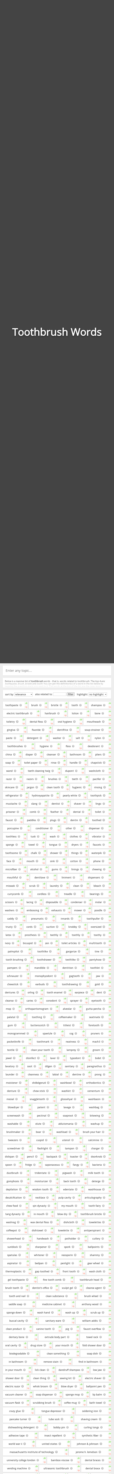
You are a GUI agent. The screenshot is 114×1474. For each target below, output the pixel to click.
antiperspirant (92, 1230)
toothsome (11, 853)
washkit (66, 1091)
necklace (40, 1197)
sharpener (41, 1247)
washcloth (95, 770)
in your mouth (13, 1370)
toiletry (10, 721)
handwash (43, 1238)
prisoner (10, 811)
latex (8, 935)
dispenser (94, 828)
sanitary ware (53, 1320)
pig (67, 1329)
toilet (98, 811)
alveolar (67, 1008)
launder (10, 1074)
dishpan (9, 1156)
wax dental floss (39, 1222)
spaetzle (47, 1033)
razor (9, 779)
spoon (8, 1164)
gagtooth (74, 976)
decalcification (13, 1197)
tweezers (13, 1140)
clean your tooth (40, 1050)
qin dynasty (39, 1205)
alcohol (34, 869)
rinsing (98, 787)
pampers (12, 967)
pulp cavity (64, 1197)
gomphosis (13, 1181)
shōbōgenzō (39, 1082)
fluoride (36, 729)
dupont (69, 770)
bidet (98, 1058)
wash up (70, 1312)
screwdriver (13, 1148)
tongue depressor (51, 1411)
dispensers (94, 877)
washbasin (94, 1099)
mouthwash (94, 721)
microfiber (11, 869)
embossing (33, 910)
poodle (98, 910)
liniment (66, 877)
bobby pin (59, 1427)
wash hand (43, 1312)
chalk (34, 853)
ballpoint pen (94, 1386)
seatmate (94, 1017)
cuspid (40, 1140)
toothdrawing (70, 984)
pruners (95, 1033)
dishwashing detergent (21, 1427)
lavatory (10, 1066)
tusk (33, 836)
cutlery (96, 1238)
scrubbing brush (42, 1402)
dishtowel (37, 1230)
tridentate (41, 1173)
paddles (31, 820)
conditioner (42, 828)
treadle (68, 894)
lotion (75, 713)
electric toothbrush (18, 713)
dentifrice (62, 729)
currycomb (14, 894)
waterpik (96, 853)
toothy (97, 935)
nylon (98, 738)
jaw (98, 976)
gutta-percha (93, 1008)
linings (75, 869)
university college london (21, 1460)
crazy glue (15, 1411)
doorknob (96, 1156)
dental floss (36, 721)
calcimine (93, 1140)
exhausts (56, 910)
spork (67, 1247)
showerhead (14, 1238)
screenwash (13, 1115)
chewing (97, 869)
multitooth (95, 943)
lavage (67, 1107)
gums (55, 869)
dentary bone (16, 1337)
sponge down (14, 1312)
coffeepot (11, 1230)
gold (97, 984)
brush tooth (12, 1288)
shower (54, 853)
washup (95, 1123)
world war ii (15, 1443)
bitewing (95, 1115)
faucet (9, 820)
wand (9, 770)
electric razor (12, 1386)
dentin (74, 820)
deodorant (94, 746)
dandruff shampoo (69, 1370)
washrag (11, 1222)
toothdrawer (44, 959)
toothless (11, 836)
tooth (74, 705)
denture (11, 1091)
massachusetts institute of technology (32, 1452)
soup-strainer (92, 729)
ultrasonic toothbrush (56, 1468)
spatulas (12, 1255)
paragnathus (94, 1066)
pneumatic (37, 918)
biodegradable (17, 1353)
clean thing (39, 1378)
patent (41, 1107)
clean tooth (53, 787)
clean (76, 885)
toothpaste (11, 705)
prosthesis (31, 935)
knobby (72, 926)
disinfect (31, 1058)
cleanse (9, 1000)
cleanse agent (94, 1288)
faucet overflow (92, 1329)
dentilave (39, 877)
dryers (75, 844)
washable (12, 1123)
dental (77, 811)
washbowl (66, 1082)
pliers (98, 754)
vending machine (17, 1468)
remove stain (51, 1361)
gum (10, 1025)
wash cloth (95, 1271)
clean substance (55, 1296)
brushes (52, 779)
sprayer (74, 1000)
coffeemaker (66, 1017)
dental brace (93, 1468)
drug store (36, 1345)
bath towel (95, 1402)
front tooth (69, 1271)
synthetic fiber (90, 1435)
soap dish (92, 1353)
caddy (10, 918)
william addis (90, 1320)
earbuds (40, 984)
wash (53, 836)
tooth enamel (54, 992)
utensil (66, 1140)
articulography (93, 1197)
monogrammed (16, 1033)
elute (38, 1123)
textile (10, 1050)
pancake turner (18, 1419)
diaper (29, 754)
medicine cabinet (52, 1304)
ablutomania (65, 1123)
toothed (96, 820)
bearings (95, 894)
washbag (94, 1107)
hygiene (44, 746)
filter (70, 694)
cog (71, 1033)
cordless (41, 894)
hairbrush (50, 713)
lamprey (71, 1050)
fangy (76, 1164)
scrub (32, 885)
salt (78, 738)
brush (34, 705)
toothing (37, 1017)
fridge (28, 1164)
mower (78, 910)
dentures (10, 992)
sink (52, 861)
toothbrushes (15, 746)
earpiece (79, 992)
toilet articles (69, 943)
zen (47, 943)
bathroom (75, 754)
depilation (12, 1189)
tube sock (54, 1419)
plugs (53, 820)
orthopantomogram (37, 1008)
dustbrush (13, 1173)
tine (97, 951)
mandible (39, 967)
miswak (10, 885)
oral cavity (11, 1345)
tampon (69, 1148)
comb (33, 811)
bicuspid (28, 943)
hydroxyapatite (40, 795)
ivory (8, 943)
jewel (9, 1058)
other (69, 828)
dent (99, 992)
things (75, 853)
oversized (96, 926)
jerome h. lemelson (86, 1452)
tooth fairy (94, 1205)
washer (57, 738)
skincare (9, 787)
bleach (97, 885)
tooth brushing (14, 959)
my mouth (67, 1205)
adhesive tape (17, 1435)
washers (9, 910)
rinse (53, 762)
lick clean (40, 1370)
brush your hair (92, 1132)
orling (31, 992)
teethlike (70, 959)
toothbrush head (89, 1279)
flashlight (42, 1148)
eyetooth (96, 1000)
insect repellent (53, 1435)
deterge (96, 1181)
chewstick (12, 984)
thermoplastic (13, 1271)
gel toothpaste (16, 1279)
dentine (76, 1074)
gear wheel (93, 1263)
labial (55, 1074)
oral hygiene (65, 721)
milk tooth (94, 1173)
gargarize (71, 951)
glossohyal (67, 1099)
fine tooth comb (52, 1279)
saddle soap (15, 1304)
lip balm (97, 1394)
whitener (39, 1255)
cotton (74, 861)
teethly (54, 935)
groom (96, 1050)
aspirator (12, 1263)
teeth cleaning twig (39, 770)
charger (95, 1148)
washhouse (94, 1189)
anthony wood (90, 1304)
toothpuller (93, 918)
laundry (54, 885)
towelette (63, 1230)
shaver (77, 803)
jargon (30, 787)
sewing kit (66, 1378)
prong (98, 1074)
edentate (68, 1189)
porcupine (13, 828)
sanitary (69, 1066)
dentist (56, 803)
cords (29, 926)
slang (34, 803)
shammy (95, 1255)
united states (49, 1443)
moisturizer (41, 1181)
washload (61, 1132)
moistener (12, 1082)
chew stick (39, 1091)
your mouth (62, 1345)
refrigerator (12, 795)
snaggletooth (37, 1099)
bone (97, 713)
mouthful (12, 877)
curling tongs (91, 1427)
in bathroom (16, 1361)
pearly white (70, 795)
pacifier (97, 779)
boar (38, 1132)
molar (98, 902)
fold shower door (92, 1345)
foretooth (94, 1025)
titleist (67, 1025)
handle (74, 762)
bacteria (97, 1164)
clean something (56, 1353)
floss (68, 746)
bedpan (39, 1263)
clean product (14, 1329)
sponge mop (73, 1394)
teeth (75, 779)
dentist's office (40, 1288)
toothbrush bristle (91, 1214)
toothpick (96, 795)
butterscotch (38, 1025)
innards (65, 918)
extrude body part (55, 1337)
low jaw (97, 1370)
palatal (11, 1017)
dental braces (93, 1460)
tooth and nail (17, 1296)
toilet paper (31, 762)
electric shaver (93, 1378)
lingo (98, 803)
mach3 (96, 1041)
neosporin (67, 1255)
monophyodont (44, 976)
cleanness (33, 1074)
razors (30, 779)
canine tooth (43, 1329)
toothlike (42, 951)
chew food (12, 1205)
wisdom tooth (40, 1189)
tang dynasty (13, 1214)
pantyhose (95, 959)
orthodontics (93, 1082)
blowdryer (13, 1107)
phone (97, 861)
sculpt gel (67, 1288)
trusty (9, 926)
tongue (53, 844)
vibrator (96, 836)
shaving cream (89, 1419)
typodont (75, 1058)
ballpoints (94, 1247)
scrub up (96, 1312)
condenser (76, 902)
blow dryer (67, 1386)
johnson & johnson (87, 1443)
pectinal (41, 1115)
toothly (76, 935)
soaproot (68, 1115)
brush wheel (91, 1296)
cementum (93, 1091)
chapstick (96, 762)
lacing (29, 902)
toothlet (95, 967)
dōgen (48, 1066)
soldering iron (90, 1411)
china (9, 754)
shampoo (96, 705)
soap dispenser (44, 1394)
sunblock (13, 1247)
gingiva (11, 729)
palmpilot (13, 951)
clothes (74, 836)
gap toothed (42, 1271)
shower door (13, 1378)
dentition (67, 967)
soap (8, 762)
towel (31, 844)
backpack (51, 1156)
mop (8, 1008)
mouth (30, 861)
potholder (70, 1238)
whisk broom (40, 1386)
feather (54, 811)
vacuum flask (12, 1402)
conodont (51, 1000)
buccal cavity (16, 1320)
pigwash (67, 1173)
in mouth (39, 1214)
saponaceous (52, 1164)
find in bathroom (88, 1361)
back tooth (70, 1181)
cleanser (51, 754)
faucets (97, 844)
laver (53, 1058)
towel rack (92, 1337)
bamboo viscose (60, 1460)
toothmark (43, 1041)
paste (9, 738)
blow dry (62, 1214)
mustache (11, 803)
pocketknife (13, 1041)
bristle (54, 705)
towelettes (95, 1222)
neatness (71, 1041)
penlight (65, 1263)
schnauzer (13, 976)
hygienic (77, 787)
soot (29, 1066)
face (9, 861)
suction (50, 926)
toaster (74, 1156)
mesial (10, 1099)
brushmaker (13, 1132)
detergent (32, 738)
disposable (52, 902)
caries (30, 1000)
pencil (30, 1156)
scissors (9, 902)
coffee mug (70, 1402)
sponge (10, 844)
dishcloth (69, 1222)
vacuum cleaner (14, 1394)
